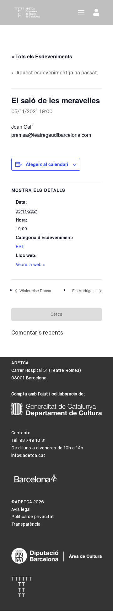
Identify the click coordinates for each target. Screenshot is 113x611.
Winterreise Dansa (35, 290)
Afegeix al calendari (47, 164)
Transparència (25, 524)
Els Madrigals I (85, 290)
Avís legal (20, 509)
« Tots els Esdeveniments (41, 56)
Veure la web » (30, 264)
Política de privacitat (32, 517)
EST (20, 246)
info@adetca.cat (28, 455)
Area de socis (97, 14)
